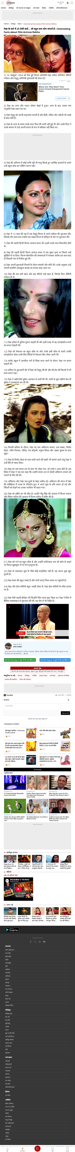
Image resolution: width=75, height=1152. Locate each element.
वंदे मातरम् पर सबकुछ (23, 8)
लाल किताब (8, 1116)
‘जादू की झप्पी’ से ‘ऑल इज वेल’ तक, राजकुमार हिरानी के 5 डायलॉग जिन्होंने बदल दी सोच (38, 866)
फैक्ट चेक (8, 999)
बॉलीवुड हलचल (12, 852)
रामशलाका (8, 1126)
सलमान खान (8, 1043)
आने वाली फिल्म (9, 1036)
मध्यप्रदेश (7, 973)
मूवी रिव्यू (7, 1023)
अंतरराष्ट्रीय (8, 963)
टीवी (6, 1049)
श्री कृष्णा (7, 1071)
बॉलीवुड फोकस (9, 1040)
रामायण (7, 1074)
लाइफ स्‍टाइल (43, 675)
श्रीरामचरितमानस (61, 8)
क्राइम (6, 996)
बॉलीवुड (11, 8)
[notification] (72, 3)
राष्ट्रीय (6, 960)
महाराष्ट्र (7, 982)
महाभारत (7, 1077)
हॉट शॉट (7, 1017)
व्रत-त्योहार (8, 1080)
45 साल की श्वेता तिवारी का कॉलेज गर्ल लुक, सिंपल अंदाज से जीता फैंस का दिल (52, 918)
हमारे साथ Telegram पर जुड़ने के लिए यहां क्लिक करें (55, 660)
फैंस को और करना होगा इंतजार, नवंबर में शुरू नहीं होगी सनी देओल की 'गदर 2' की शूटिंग (37, 671)
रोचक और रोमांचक (25, 679)
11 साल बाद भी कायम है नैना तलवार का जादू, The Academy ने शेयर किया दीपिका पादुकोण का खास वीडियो (52, 866)
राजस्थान (7, 986)
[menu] (3, 3)
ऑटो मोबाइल (8, 992)
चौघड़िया (7, 1130)
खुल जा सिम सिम (10, 1033)
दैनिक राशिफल (9, 1103)
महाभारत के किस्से (63, 675)
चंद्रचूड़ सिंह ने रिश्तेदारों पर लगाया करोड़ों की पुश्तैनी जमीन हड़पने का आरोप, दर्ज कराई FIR (66, 866)
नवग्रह (6, 1136)
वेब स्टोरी (7, 1020)
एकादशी (7, 1061)
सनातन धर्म (8, 1067)
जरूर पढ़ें (10, 905)
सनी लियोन (8, 1046)
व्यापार (7, 1002)
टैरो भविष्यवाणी (9, 1123)
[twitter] (35, 941)
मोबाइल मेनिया (9, 1005)
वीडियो (9, 872)
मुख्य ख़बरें (8, 956)
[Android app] (12, 930)
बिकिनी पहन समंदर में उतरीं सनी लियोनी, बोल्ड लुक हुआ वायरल (10, 918)
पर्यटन (7, 1030)
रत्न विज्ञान (8, 1139)
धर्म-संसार (36, 8)
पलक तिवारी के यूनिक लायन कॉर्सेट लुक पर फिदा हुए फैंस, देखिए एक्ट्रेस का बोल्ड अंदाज (23, 918)
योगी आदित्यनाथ (9, 950)
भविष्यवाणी (8, 1064)
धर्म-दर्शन (7, 1084)
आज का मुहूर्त (9, 1110)
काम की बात (8, 989)
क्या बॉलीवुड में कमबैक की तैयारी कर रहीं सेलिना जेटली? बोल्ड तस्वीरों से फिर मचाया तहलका (66, 918)
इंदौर (6, 966)
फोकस (19, 24)
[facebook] (31, 941)
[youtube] (40, 941)
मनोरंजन (6, 24)
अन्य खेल (7, 1095)
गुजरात (7, 979)
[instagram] (44, 941)
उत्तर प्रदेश (8, 953)
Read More (21, 633)
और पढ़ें (25, 654)
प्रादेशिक (7, 969)
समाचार (3, 8)
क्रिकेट (44, 8)
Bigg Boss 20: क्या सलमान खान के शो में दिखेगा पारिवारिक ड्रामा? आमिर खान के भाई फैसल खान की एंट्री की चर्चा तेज (10, 866)
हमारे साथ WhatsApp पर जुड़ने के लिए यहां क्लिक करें (20, 660)
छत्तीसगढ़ (7, 976)
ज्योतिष (51, 8)
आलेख (7, 1027)
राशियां (7, 1113)
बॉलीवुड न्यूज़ (8, 1013)
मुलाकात (7, 1053)
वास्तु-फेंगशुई (8, 1120)
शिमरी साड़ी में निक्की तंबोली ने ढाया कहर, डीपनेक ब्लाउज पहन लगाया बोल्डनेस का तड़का (38, 918)
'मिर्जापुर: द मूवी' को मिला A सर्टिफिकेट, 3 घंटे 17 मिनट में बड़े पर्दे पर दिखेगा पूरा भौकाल (24, 866)
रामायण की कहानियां (11, 679)
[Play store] (68, 3)
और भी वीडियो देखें (10, 875)
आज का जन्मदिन (9, 1107)
